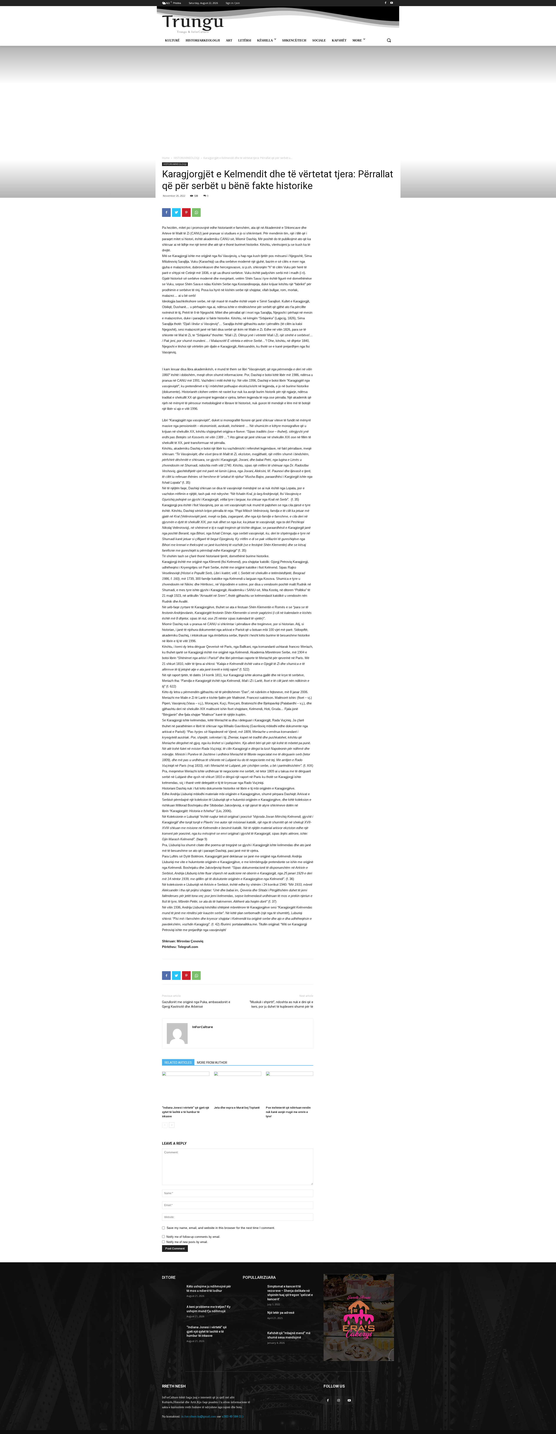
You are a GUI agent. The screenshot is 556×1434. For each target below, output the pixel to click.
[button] (389, 40)
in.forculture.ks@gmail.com (198, 1416)
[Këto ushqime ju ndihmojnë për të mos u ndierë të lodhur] (172, 1291)
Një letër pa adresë (280, 1312)
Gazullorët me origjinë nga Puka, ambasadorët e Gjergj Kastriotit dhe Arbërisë (196, 1004)
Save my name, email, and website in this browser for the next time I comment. (221, 1228)
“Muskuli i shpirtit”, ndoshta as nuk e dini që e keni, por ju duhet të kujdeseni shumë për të (281, 1004)
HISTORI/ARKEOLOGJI (186, 158)
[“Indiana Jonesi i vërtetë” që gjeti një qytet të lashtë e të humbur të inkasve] (185, 1087)
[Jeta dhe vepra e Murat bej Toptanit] (237, 1087)
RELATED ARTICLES (178, 1062)
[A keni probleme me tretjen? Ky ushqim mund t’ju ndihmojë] (172, 1312)
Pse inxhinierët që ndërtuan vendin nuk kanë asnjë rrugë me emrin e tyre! (288, 1112)
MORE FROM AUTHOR (212, 1062)
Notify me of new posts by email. (187, 1242)
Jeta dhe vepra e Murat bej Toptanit (237, 1107)
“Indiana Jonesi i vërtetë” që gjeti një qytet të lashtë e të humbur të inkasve (185, 1112)
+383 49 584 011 (233, 1416)
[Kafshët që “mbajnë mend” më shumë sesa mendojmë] (253, 1338)
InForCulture (202, 1027)
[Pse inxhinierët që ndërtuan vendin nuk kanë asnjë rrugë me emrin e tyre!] (289, 1087)
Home (166, 158)
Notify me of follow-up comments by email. (193, 1236)
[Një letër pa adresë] (253, 1318)
